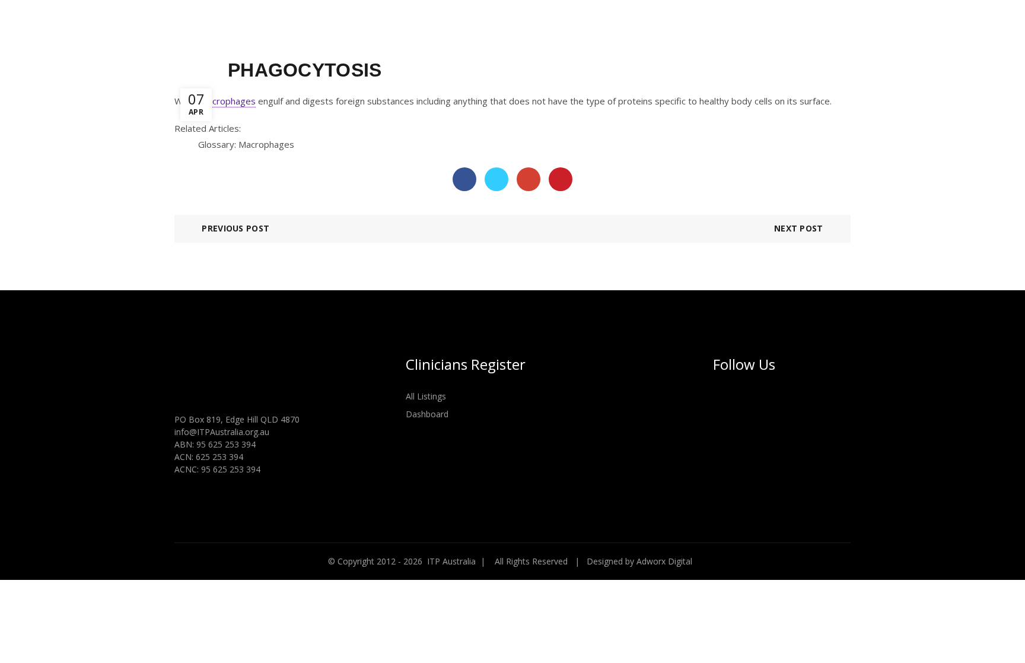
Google (528, 179)
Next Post (798, 228)
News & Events (706, 29)
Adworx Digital (664, 561)
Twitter (496, 179)
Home (374, 29)
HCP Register (791, 29)
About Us (493, 29)
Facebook (464, 179)
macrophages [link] (228, 101)
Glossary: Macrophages (246, 144)
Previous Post (235, 228)
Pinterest (560, 179)
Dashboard (427, 414)
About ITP (427, 29)
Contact (862, 29)
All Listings (426, 396)
